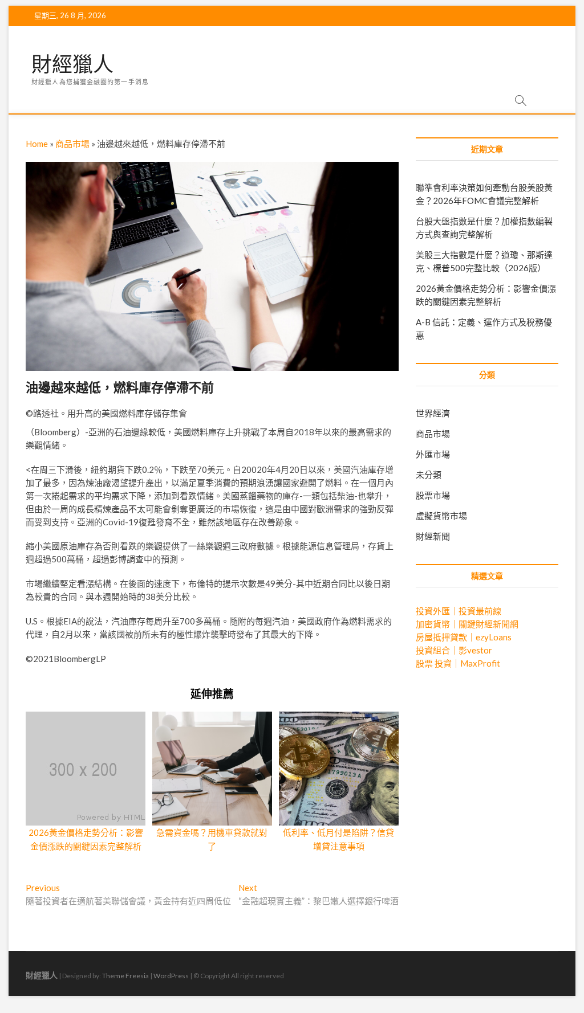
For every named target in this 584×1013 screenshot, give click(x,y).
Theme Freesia (125, 975)
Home (37, 143)
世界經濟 (433, 413)
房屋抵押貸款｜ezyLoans (464, 637)
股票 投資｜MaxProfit (458, 663)
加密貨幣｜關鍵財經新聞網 (467, 624)
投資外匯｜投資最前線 (458, 611)
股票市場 (433, 495)
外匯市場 (433, 454)
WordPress (171, 975)
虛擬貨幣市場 (441, 515)
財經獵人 (72, 64)
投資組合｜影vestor (454, 650)
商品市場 (72, 143)
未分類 (428, 474)
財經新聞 (433, 536)
